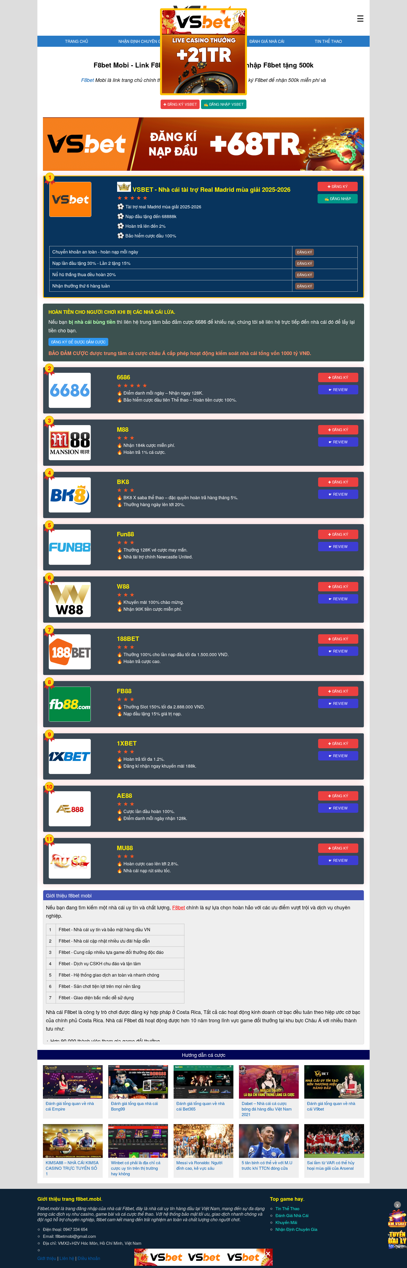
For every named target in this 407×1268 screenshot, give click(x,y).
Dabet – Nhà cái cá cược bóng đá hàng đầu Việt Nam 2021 (267, 1108)
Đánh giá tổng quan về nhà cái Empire (70, 1106)
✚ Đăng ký (338, 186)
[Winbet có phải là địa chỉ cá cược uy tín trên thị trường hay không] (138, 1155)
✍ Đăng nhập (337, 198)
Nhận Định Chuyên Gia (142, 41)
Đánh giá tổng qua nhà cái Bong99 (134, 1106)
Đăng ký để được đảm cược (78, 342)
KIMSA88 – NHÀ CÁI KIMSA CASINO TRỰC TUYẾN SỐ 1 (72, 1168)
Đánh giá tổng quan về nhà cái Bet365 (200, 1106)
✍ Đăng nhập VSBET (224, 104)
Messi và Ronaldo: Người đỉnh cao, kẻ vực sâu (199, 1165)
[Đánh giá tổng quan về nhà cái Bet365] (203, 1096)
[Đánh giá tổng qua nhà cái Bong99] (138, 1096)
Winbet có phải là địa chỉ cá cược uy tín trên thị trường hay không (135, 1168)
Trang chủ (76, 41)
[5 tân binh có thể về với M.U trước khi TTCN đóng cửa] (269, 1155)
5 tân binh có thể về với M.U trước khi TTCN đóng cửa (267, 1165)
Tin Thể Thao (328, 41)
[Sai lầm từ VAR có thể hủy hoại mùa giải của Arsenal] (334, 1155)
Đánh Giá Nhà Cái (266, 41)
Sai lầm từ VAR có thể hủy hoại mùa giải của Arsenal (331, 1165)
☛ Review (338, 389)
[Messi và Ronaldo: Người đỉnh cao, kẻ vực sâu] (203, 1155)
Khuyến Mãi (286, 1222)
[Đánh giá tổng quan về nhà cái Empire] (73, 1096)
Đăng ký (304, 252)
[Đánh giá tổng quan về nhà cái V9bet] (334, 1096)
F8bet (87, 79)
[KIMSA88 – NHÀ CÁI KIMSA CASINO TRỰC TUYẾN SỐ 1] (73, 1155)
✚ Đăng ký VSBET (180, 104)
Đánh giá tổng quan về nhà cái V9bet (331, 1106)
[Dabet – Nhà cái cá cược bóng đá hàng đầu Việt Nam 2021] (269, 1096)
